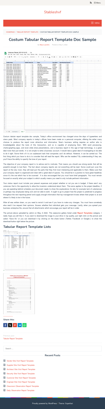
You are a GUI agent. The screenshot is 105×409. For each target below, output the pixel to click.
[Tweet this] (10, 325)
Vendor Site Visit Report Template (20, 360)
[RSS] (91, 2)
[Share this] (5, 325)
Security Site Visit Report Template (21, 373)
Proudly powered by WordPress (44, 403)
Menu (98, 2)
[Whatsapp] (24, 325)
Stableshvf (52, 12)
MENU (97, 23)
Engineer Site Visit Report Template (21, 382)
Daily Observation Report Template (20, 390)
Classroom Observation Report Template (23, 386)
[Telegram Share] (20, 325)
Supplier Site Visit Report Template (20, 365)
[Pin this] (15, 325)
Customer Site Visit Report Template (21, 377)
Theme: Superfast (66, 403)
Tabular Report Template (13, 337)
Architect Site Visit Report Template (21, 369)
